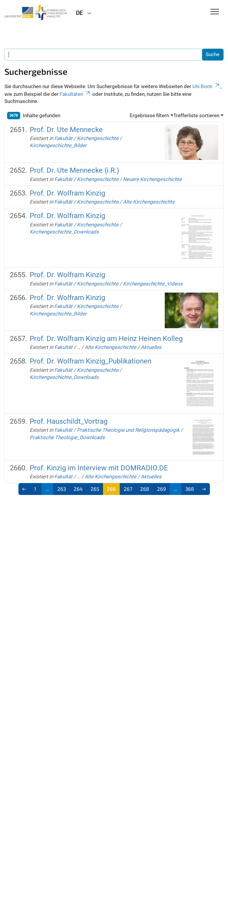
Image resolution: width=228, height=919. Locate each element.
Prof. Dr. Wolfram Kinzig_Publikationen (90, 361)
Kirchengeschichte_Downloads (64, 232)
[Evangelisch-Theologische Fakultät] (35, 12)
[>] (204, 489)
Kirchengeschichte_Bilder (58, 145)
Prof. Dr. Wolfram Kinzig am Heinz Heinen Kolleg (106, 338)
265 (95, 489)
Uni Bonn (202, 86)
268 (144, 489)
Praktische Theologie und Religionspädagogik (128, 430)
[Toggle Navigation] (214, 12)
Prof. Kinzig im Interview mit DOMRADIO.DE (99, 468)
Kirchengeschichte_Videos (153, 284)
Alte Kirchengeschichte (149, 202)
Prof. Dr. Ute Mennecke (66, 130)
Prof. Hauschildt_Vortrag (68, 421)
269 (161, 489)
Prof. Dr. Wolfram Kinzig (67, 193)
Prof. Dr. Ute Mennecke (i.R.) (74, 170)
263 (61, 489)
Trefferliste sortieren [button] (196, 115)
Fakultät (63, 138)
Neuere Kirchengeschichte (152, 179)
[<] (24, 489)
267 (128, 489)
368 (189, 489)
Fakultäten (71, 94)
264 (78, 489)
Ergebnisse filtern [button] (149, 115)
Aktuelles (151, 347)
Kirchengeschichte (97, 138)
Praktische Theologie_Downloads (67, 437)
